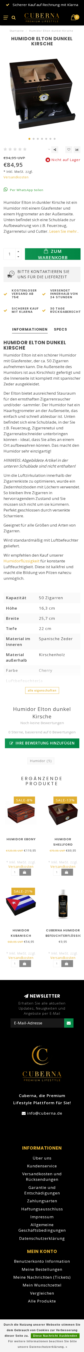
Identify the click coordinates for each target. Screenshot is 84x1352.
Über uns (42, 1158)
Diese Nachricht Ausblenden (55, 1335)
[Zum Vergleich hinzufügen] (77, 149)
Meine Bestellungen (42, 1269)
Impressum (42, 1216)
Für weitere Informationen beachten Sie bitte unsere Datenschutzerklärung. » (42, 1344)
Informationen (30, 329)
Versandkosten (16, 177)
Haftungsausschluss (42, 1209)
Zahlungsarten (42, 1200)
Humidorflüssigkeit (21, 561)
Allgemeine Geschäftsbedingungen (42, 1227)
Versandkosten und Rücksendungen (42, 1176)
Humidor (41, 760)
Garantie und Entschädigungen (42, 1190)
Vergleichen (42, 1293)
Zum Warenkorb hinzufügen (53, 254)
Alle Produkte (42, 1301)
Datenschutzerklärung (42, 1238)
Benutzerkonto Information (42, 1261)
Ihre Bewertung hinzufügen (44, 743)
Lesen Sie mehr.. (64, 231)
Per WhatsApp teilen (26, 190)
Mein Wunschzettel (42, 1285)
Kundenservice (42, 1166)
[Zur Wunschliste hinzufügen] (68, 149)
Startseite (17, 30)
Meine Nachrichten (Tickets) (42, 1277)
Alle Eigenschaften (42, 690)
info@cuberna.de (44, 1113)
